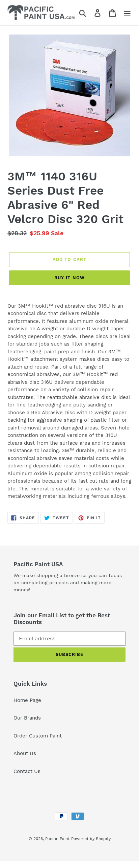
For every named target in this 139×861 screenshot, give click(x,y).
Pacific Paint (57, 838)
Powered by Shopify (91, 838)
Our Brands (27, 718)
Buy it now (69, 277)
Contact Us (26, 771)
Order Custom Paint (37, 736)
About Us (24, 753)
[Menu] (127, 12)
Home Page (27, 700)
